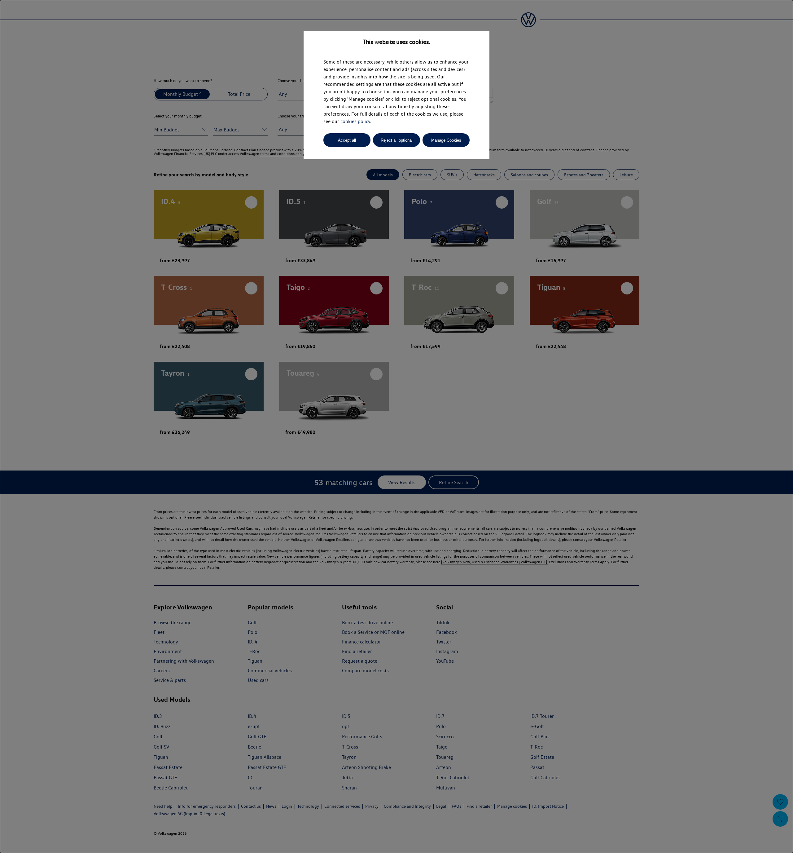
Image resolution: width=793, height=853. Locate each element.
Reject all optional (397, 140)
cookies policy (355, 121)
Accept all (347, 140)
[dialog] (396, 426)
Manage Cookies (446, 140)
